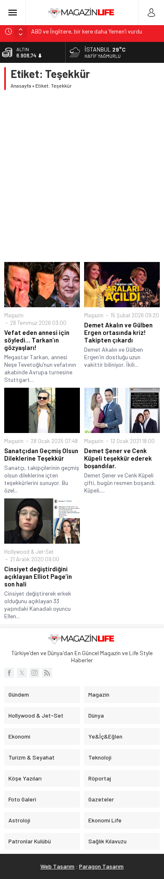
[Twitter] (22, 673)
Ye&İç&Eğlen (105, 736)
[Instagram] (34, 673)
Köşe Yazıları (25, 778)
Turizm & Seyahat (31, 757)
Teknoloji (99, 757)
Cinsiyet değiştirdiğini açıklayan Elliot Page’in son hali (38, 576)
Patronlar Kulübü (29, 841)
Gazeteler (101, 799)
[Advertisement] (82, 176)
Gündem (18, 694)
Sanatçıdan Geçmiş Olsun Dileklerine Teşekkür (41, 454)
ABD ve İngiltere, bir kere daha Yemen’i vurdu (86, 31)
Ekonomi (19, 736)
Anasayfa (21, 85)
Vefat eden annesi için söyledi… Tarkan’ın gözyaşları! (36, 340)
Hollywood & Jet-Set (28, 551)
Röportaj (99, 778)
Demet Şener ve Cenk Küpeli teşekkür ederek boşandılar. (118, 458)
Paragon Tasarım (101, 866)
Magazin (14, 315)
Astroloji (19, 820)
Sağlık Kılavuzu (107, 841)
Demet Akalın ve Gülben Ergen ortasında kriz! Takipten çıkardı (118, 332)
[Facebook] (9, 673)
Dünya (96, 715)
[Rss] (47, 673)
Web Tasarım (57, 866)
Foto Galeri (22, 799)
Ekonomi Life (105, 820)
